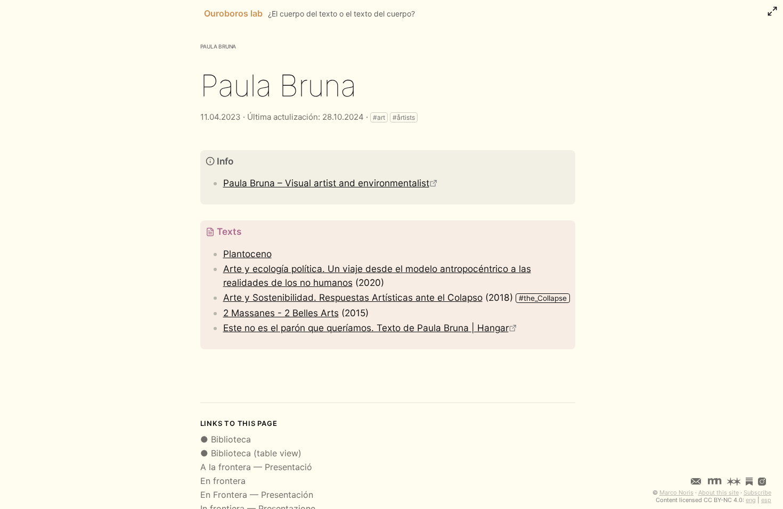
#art (379, 117)
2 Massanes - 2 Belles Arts (281, 312)
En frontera (223, 480)
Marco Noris (676, 492)
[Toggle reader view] (772, 11)
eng (751, 500)
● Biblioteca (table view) (250, 453)
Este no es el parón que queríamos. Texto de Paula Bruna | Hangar (366, 327)
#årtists (404, 117)
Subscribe (757, 492)
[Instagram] (762, 481)
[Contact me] (696, 481)
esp (766, 500)
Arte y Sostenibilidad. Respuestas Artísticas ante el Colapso (353, 297)
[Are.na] (733, 481)
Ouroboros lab (233, 13)
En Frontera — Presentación (256, 494)
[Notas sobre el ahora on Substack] (749, 481)
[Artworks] (714, 481)
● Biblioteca (225, 439)
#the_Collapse (543, 298)
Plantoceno (247, 253)
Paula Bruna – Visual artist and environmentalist (326, 182)
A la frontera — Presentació (256, 467)
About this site (718, 492)
